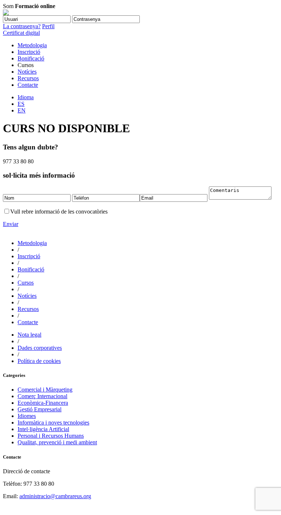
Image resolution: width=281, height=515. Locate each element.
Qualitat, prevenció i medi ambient (57, 442)
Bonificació (31, 58)
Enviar (10, 224)
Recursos (28, 78)
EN (22, 110)
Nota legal (29, 334)
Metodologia (32, 45)
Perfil (48, 26)
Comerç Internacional (42, 396)
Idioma (26, 97)
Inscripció (29, 52)
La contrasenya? (22, 26)
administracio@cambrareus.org (55, 496)
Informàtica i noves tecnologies (53, 422)
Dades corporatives (40, 348)
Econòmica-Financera (43, 403)
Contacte (28, 85)
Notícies (27, 71)
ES (21, 104)
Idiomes (27, 416)
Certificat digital (21, 33)
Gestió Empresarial (39, 409)
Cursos (26, 282)
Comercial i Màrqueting (45, 389)
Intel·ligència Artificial (43, 429)
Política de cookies (39, 361)
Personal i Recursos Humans (51, 436)
